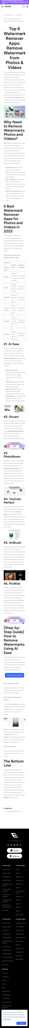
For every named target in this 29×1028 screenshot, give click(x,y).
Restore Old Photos (7, 961)
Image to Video (6, 873)
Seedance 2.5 (19, 877)
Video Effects (6, 877)
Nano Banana (19, 941)
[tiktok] (11, 845)
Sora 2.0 (18, 873)
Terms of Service (7, 1002)
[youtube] (17, 845)
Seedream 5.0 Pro (21, 923)
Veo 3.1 (18, 869)
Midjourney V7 (20, 930)
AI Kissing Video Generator (6, 900)
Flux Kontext (19, 955)
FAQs (3, 984)
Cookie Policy (6, 998)
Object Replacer (6, 953)
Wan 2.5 (18, 907)
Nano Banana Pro (20, 937)
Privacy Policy (6, 991)
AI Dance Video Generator (6, 890)
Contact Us (5, 977)
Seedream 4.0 (20, 952)
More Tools (5, 910)
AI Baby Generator (7, 957)
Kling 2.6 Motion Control (20, 892)
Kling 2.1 (18, 900)
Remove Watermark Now (14, 675)
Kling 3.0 (18, 887)
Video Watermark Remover (7, 885)
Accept (21, 1023)
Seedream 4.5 (20, 948)
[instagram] (14, 845)
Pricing (4, 980)
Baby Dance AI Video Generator (7, 906)
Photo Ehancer (6, 934)
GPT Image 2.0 (20, 927)
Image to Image (6, 927)
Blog (9, 19)
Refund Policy (6, 995)
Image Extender (6, 937)
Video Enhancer (6, 880)
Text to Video (6, 869)
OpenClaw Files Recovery (6, 1006)
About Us (4, 973)
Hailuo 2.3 (18, 903)
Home (5, 19)
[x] (20, 845)
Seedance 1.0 (19, 884)
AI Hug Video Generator (6, 895)
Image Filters (6, 930)
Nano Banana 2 (20, 934)
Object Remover (6, 950)
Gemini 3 (18, 945)
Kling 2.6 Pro (19, 896)
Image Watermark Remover (13, 811)
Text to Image (6, 923)
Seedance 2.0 (19, 880)
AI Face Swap (6, 946)
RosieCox (19, 15)
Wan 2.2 (18, 911)
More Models (19, 914)
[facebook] (8, 845)
